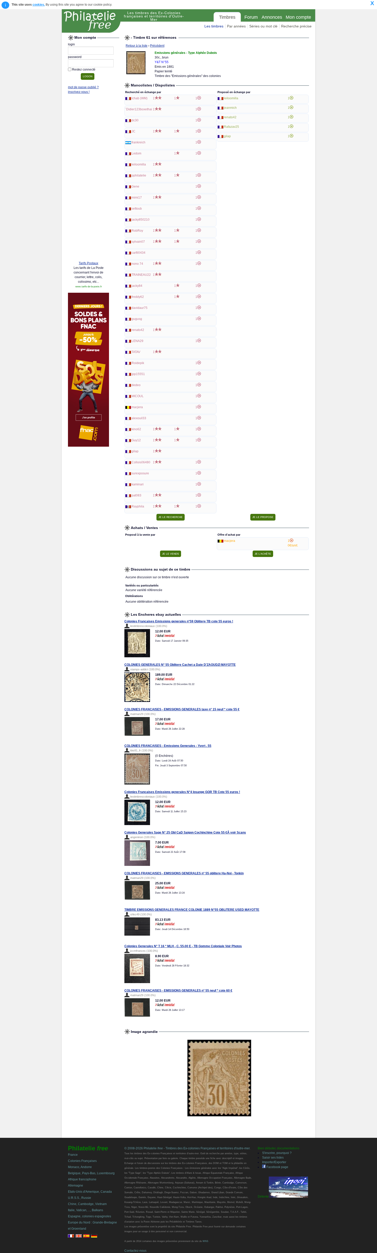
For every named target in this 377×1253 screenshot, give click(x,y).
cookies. (39, 4)
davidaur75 (139, 308)
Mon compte (298, 17)
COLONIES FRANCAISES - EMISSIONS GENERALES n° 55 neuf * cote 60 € (178, 990)
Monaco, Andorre (80, 1167)
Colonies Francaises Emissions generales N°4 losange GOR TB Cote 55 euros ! (182, 792)
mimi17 (137, 197)
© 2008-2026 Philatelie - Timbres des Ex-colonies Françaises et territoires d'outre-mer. (187, 1148)
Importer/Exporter (274, 1162)
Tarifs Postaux (88, 263)
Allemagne (75, 1185)
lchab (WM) (139, 98)
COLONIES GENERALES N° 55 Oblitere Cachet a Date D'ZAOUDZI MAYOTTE (180, 665)
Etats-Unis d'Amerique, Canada (90, 1191)
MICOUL (138, 396)
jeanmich (230, 108)
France (73, 1155)
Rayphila (138, 506)
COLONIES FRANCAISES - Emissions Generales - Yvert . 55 (167, 746)
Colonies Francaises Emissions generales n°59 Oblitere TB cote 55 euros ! (178, 621)
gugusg (137, 319)
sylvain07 (138, 241)
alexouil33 (139, 418)
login (71, 44)
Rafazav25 (231, 127)
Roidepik (138, 363)
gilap (135, 451)
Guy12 (136, 440)
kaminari (138, 484)
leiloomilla (139, 164)
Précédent (157, 45)
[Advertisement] (88, 179)
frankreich (138, 142)
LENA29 (137, 341)
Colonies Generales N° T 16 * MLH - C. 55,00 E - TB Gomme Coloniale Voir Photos (183, 946)
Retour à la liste (136, 45)
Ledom (136, 153)
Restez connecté (83, 69)
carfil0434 (138, 252)
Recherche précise (296, 26)
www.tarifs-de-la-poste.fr (88, 286)
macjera (137, 407)
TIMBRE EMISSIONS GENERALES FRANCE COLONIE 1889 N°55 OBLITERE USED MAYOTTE (191, 910)
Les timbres (213, 26)
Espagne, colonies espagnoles (89, 1216)
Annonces (272, 17)
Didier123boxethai (139, 109)
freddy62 (138, 297)
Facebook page (277, 1167)
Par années (236, 26)
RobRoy (137, 230)
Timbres (227, 17)
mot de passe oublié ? (83, 87)
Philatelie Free (91, 21)
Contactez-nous (135, 1250)
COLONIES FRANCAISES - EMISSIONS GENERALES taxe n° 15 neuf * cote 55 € (182, 709)
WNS (205, 1241)
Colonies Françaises (82, 1161)
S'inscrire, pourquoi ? (277, 1153)
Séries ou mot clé (263, 26)
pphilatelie (139, 175)
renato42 (138, 330)
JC (133, 131)
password (75, 57)
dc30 (135, 120)
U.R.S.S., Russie (79, 1198)
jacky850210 (141, 219)
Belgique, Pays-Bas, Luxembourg (91, 1173)
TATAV (136, 352)
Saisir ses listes (273, 1157)
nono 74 (137, 264)
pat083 (136, 495)
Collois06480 (141, 462)
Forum (251, 17)
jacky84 (137, 286)
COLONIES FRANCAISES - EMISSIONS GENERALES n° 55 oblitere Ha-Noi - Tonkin (184, 873)
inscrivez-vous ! (79, 92)
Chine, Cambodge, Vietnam (87, 1204)
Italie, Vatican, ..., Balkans (85, 1210)
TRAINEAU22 (141, 275)
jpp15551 (138, 374)
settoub (137, 208)
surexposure (140, 473)
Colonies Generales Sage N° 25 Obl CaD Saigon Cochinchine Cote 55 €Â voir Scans (185, 832)
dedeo (136, 385)
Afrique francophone (82, 1179)
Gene (135, 186)
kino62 (136, 429)
